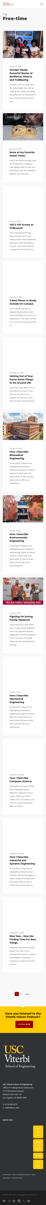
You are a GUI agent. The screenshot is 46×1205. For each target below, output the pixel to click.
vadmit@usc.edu (12, 1107)
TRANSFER (38, 1164)
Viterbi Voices (13, 416)
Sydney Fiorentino (14, 340)
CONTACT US (38, 1131)
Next (28, 994)
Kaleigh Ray (12, 116)
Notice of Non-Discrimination (21, 1174)
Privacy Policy (7, 1174)
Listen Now (24, 1024)
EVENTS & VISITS (38, 1145)
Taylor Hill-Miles (14, 34)
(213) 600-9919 (11, 1104)
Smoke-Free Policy (17, 1178)
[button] (41, 4)
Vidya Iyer (11, 264)
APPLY (38, 1156)
